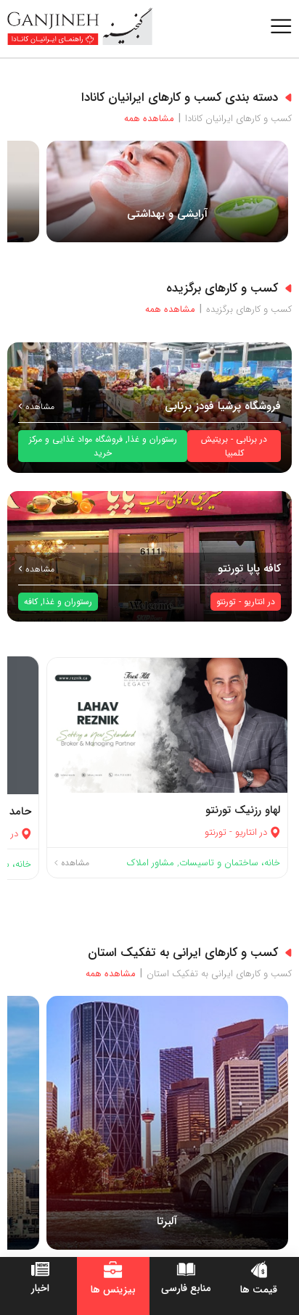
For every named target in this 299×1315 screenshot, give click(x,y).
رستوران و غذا (152, 439)
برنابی (246, 439)
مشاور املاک (150, 862)
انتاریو (254, 602)
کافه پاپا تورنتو (249, 568)
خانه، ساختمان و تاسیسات (229, 862)
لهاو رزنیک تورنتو (242, 810)
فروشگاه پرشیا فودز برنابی (223, 406)
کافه (31, 602)
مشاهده (38, 406)
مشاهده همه (152, 118)
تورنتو (226, 602)
